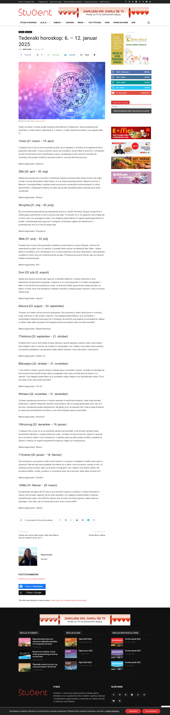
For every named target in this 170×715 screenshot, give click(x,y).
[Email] (82, 520)
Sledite (147, 77)
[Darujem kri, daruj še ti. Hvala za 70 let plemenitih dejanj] (104, 12)
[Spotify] (136, 1)
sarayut (37, 121)
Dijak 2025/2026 (85, 639)
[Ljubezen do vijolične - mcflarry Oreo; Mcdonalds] (131, 185)
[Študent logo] (38, 12)
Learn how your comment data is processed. (69, 600)
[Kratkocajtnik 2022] (117, 665)
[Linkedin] (76, 520)
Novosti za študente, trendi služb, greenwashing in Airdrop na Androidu (45, 654)
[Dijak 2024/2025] (71, 665)
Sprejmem (133, 711)
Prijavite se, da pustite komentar (32, 579)
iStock (43, 121)
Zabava (21, 32)
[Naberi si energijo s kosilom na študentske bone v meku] (131, 140)
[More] (94, 54)
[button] (148, 22)
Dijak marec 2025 (86, 651)
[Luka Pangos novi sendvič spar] (131, 155)
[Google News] (150, 1)
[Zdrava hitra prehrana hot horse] (131, 170)
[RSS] (132, 1)
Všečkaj (147, 72)
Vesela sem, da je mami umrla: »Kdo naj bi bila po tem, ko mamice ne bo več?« (39, 536)
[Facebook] (125, 1)
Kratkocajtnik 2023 (133, 651)
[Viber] (93, 520)
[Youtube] (146, 1)
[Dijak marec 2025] (71, 654)
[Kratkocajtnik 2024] (117, 642)
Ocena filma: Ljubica (97, 535)
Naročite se (145, 93)
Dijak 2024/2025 (85, 662)
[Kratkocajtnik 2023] (117, 654)
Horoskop (28, 32)
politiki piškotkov (112, 711)
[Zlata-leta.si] (129, 64)
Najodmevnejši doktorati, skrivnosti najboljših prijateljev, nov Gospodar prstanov (45, 641)
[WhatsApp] (71, 520)
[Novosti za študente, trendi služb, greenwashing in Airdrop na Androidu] (25, 655)
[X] (143, 1)
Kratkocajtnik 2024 (133, 639)
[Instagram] (129, 1)
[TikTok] (139, 1)
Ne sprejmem (151, 711)
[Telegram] (88, 520)
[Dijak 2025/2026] (71, 642)
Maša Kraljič (27, 49)
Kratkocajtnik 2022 (133, 662)
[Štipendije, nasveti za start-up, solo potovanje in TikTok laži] (25, 667)
